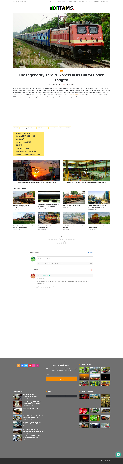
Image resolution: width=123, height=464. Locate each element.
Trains (61, 71)
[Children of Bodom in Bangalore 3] (84, 418)
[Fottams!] (61, 8)
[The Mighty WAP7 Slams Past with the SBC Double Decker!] (24, 218)
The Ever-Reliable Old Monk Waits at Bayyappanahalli (49, 226)
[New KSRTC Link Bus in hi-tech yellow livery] (95, 383)
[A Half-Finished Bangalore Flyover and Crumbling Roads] (105, 410)
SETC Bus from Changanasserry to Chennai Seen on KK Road (32, 423)
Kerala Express (43, 128)
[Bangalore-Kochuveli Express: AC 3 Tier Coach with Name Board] (49, 197)
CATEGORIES (51, 1)
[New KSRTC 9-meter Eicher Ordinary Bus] (84, 383)
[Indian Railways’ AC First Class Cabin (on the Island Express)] (17, 404)
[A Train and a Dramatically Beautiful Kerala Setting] (99, 218)
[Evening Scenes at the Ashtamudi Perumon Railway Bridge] (95, 396)
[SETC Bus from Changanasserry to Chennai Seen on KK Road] (17, 424)
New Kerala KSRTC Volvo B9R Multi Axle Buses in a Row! (31, 436)
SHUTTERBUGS (61, 1)
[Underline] (43, 264)
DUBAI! (90, 1)
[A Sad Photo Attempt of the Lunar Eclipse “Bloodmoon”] (105, 377)
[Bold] (39, 264)
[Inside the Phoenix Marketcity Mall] (105, 400)
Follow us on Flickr (61, 396)
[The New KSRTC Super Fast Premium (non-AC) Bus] (95, 377)
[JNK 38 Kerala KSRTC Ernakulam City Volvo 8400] (84, 396)
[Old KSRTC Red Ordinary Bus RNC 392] (105, 426)
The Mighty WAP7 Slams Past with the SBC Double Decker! (23, 226)
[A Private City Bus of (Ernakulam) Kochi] (95, 410)
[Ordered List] (48, 264)
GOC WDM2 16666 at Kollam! (31, 409)
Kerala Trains (53, 128)
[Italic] (41, 264)
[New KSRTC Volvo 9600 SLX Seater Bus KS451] (95, 370)
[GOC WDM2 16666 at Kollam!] (17, 411)
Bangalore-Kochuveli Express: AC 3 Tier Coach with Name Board (48, 205)
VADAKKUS (96, 1)
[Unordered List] (50, 264)
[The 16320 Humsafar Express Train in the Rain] (74, 218)
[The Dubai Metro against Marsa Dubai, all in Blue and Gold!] (99, 197)
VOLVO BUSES (83, 1)
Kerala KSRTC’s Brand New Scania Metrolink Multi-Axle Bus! (33, 416)
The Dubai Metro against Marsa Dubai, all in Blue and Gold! (97, 206)
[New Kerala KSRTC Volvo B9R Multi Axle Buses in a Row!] (17, 438)
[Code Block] (55, 264)
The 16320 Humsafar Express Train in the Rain (74, 226)
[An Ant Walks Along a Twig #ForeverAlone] (95, 418)
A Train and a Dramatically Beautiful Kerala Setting (99, 226)
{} (59, 263)
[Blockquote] (53, 264)
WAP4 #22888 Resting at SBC (72, 205)
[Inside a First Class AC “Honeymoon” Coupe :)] (17, 397)
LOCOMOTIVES (72, 1)
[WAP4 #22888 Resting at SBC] (74, 197)
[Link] (57, 264)
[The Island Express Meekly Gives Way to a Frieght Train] (95, 426)
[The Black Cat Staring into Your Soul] (84, 370)
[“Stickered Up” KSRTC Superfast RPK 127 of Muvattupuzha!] (84, 426)
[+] (62, 263)
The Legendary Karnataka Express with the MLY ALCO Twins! (33, 430)
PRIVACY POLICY (105, 1)
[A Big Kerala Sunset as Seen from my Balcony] (84, 377)
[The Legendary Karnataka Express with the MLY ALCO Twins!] (17, 431)
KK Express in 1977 (73, 95)
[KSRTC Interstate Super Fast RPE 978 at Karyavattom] (105, 370)
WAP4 (68, 128)
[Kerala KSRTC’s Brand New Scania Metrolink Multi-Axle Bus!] (17, 417)
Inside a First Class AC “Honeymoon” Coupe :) (30, 395)
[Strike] (46, 264)
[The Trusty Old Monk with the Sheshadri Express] (105, 417)
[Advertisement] (61, 112)
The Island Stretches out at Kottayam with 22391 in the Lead (22, 206)
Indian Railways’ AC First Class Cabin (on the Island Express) (32, 402)
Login (91, 252)
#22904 (16, 128)
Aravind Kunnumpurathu (44, 275)
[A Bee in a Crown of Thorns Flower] (84, 411)
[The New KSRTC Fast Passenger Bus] (105, 383)
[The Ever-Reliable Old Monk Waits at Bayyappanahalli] (49, 218)
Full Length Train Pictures (29, 128)
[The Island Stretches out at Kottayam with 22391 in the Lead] (24, 197)
